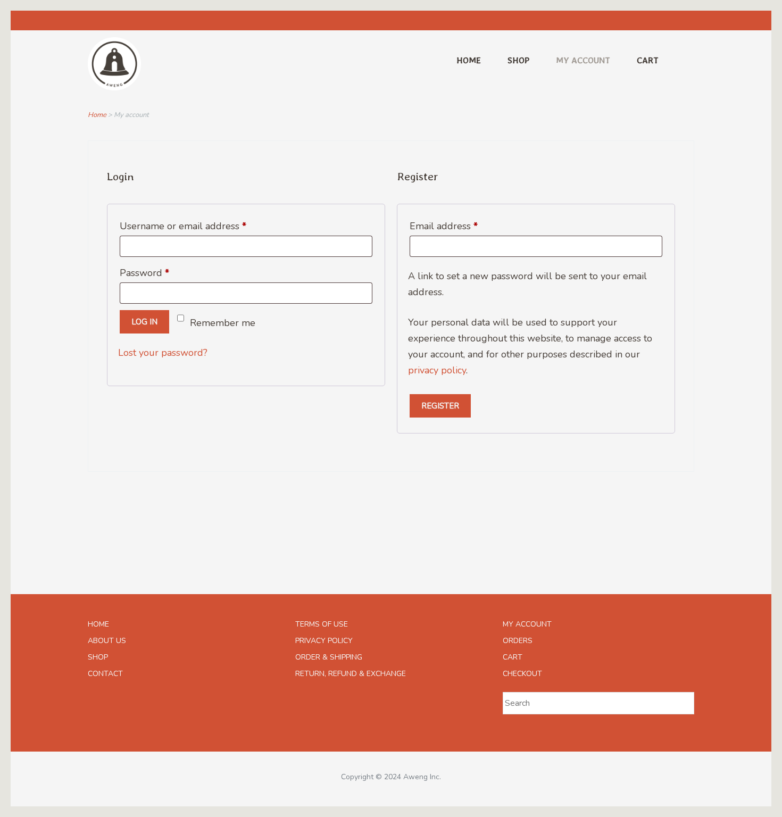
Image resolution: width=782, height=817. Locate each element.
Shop (518, 60)
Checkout (522, 674)
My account (583, 60)
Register (440, 406)
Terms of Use (321, 624)
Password (164, 271)
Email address (464, 224)
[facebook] (637, 20)
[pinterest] (682, 20)
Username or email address (203, 224)
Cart (648, 60)
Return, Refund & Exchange (350, 674)
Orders (518, 641)
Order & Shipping (328, 657)
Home (468, 60)
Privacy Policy (324, 641)
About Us (107, 641)
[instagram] (659, 20)
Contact (105, 674)
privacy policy (437, 370)
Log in (144, 321)
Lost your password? (162, 352)
